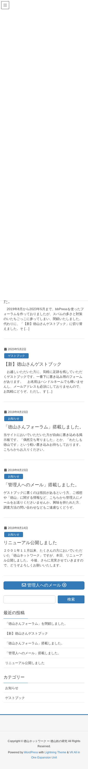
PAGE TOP (81, 742)
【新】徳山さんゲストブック (32, 364)
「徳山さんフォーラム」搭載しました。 (44, 426)
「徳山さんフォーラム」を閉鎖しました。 (36, 623)
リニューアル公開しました (30, 542)
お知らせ (13, 418)
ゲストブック (16, 355)
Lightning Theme (55, 752)
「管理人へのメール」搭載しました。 (41, 484)
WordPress (31, 752)
